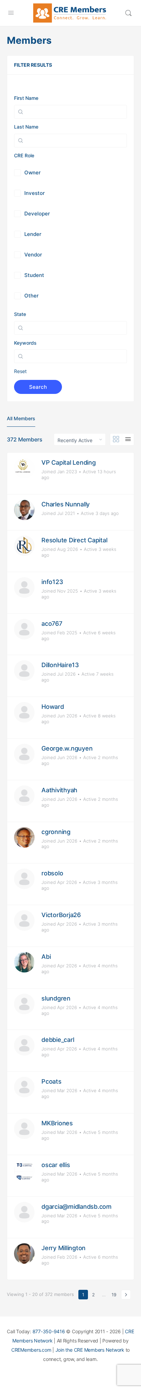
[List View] (128, 439)
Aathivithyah (59, 790)
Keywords (25, 343)
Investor (34, 193)
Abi (46, 956)
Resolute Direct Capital (74, 540)
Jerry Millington (63, 1248)
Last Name (26, 127)
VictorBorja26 (61, 914)
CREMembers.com (31, 1350)
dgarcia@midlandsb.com (76, 1206)
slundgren (55, 998)
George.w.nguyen (66, 748)
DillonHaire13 (60, 664)
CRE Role (24, 155)
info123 (52, 581)
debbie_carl (57, 1039)
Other (31, 295)
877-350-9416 (49, 1331)
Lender (32, 234)
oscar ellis (55, 1164)
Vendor (33, 254)
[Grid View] (116, 439)
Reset (20, 371)
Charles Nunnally (65, 504)
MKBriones (57, 1123)
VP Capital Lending (68, 462)
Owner (32, 172)
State (20, 314)
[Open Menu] (11, 12)
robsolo (52, 873)
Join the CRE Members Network (89, 1350)
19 (114, 1294)
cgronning (55, 831)
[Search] (128, 13)
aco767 (51, 623)
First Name (26, 98)
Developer (37, 213)
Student (34, 275)
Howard (52, 706)
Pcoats (51, 1081)
